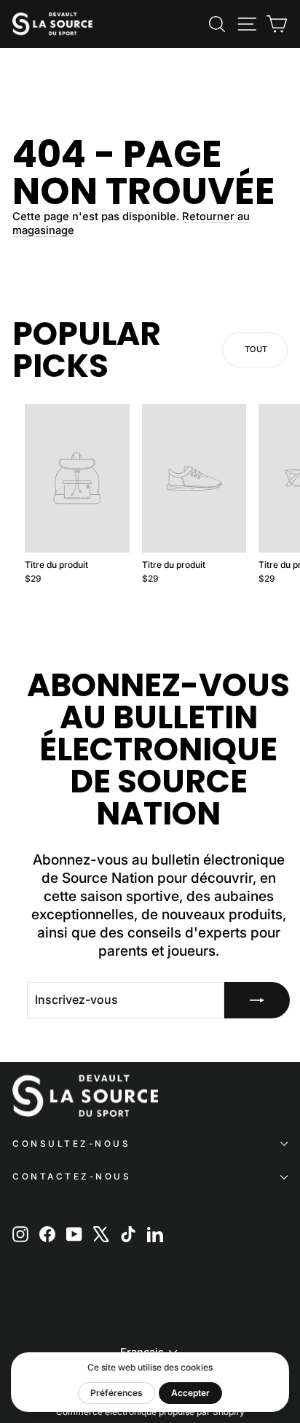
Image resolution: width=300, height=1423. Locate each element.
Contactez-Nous (71, 1176)
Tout (256, 349)
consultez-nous (71, 1144)
